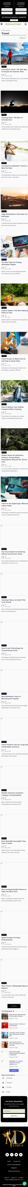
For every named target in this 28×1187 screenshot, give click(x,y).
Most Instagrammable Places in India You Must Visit (13, 890)
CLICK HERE (14, 20)
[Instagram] (14, 1083)
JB (5, 74)
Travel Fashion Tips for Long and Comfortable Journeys (14, 746)
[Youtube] (14, 1087)
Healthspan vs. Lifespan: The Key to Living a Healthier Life (16, 1062)
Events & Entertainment (14, 1164)
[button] (1, 24)
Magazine (14, 1168)
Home (9, 1161)
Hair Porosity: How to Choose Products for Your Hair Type (16, 1043)
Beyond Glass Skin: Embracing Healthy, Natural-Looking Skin (17, 1053)
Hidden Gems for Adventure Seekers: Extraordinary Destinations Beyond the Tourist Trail (14, 458)
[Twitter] (14, 1092)
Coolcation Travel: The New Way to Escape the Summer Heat (17, 1034)
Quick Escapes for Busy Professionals (11, 939)
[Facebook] (14, 1078)
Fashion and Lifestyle (14, 1171)
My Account (17, 1161)
